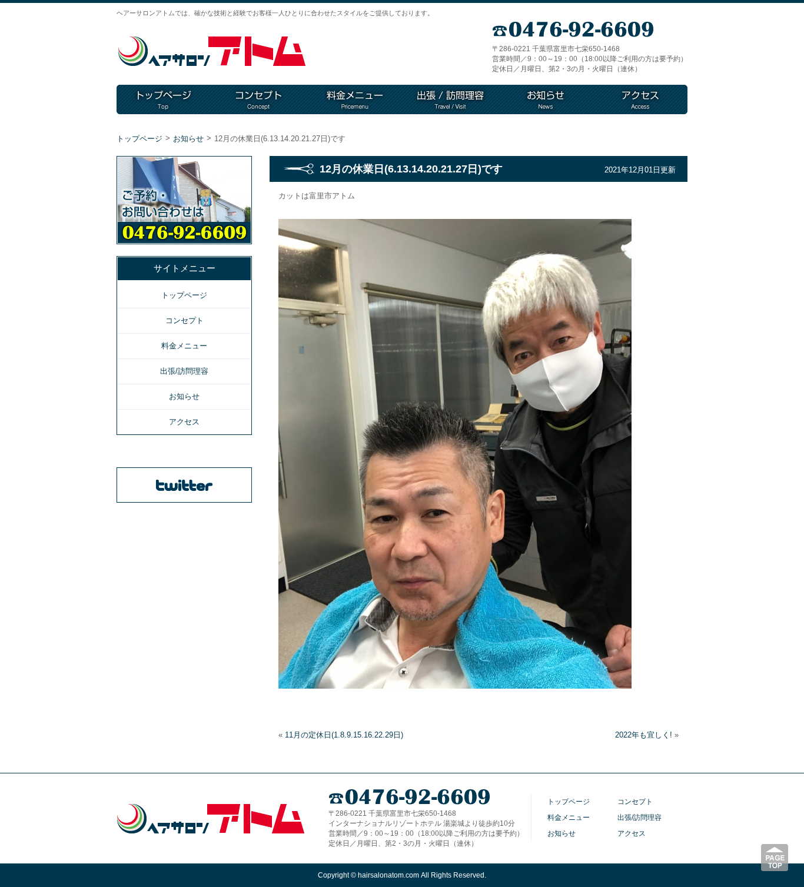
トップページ (139, 138)
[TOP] (164, 99)
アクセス (184, 421)
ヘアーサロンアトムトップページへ (212, 51)
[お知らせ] (545, 99)
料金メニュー (184, 345)
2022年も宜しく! (643, 734)
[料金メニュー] (355, 99)
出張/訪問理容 (184, 371)
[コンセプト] (259, 99)
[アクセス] (640, 99)
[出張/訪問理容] (450, 99)
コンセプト (184, 320)
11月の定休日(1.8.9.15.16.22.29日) (344, 734)
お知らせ (188, 138)
